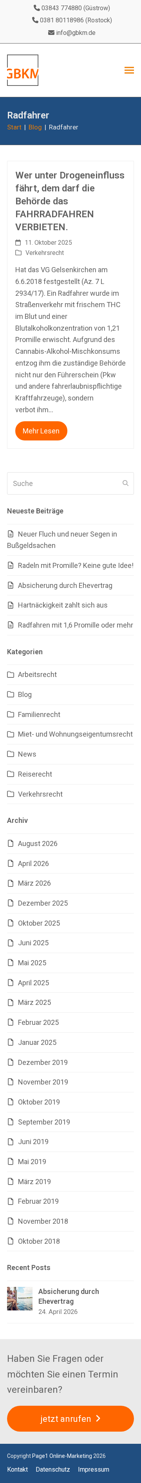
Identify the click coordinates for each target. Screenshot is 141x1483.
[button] (129, 70)
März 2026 (34, 883)
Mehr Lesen (41, 431)
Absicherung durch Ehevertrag (65, 585)
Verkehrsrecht (44, 253)
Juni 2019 (33, 1141)
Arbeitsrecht (37, 674)
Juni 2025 (33, 943)
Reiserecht (35, 774)
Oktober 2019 (39, 1102)
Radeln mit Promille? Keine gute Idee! (76, 565)
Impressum (93, 1469)
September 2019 (44, 1122)
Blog (25, 694)
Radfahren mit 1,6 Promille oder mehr (75, 625)
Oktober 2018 (39, 1241)
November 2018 (43, 1221)
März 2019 (34, 1181)
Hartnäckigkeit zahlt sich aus (63, 605)
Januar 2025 (37, 1042)
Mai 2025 (32, 963)
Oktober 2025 (39, 923)
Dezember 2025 (43, 903)
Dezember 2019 (43, 1062)
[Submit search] (125, 484)
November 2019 (43, 1082)
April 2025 (33, 983)
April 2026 (33, 863)
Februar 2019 (38, 1201)
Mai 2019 (32, 1161)
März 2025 (34, 1002)
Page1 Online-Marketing (62, 1456)
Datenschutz (53, 1469)
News (27, 754)
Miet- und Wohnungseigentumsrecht (75, 734)
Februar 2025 (38, 1022)
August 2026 (38, 843)
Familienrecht (39, 714)
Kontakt (17, 1469)
